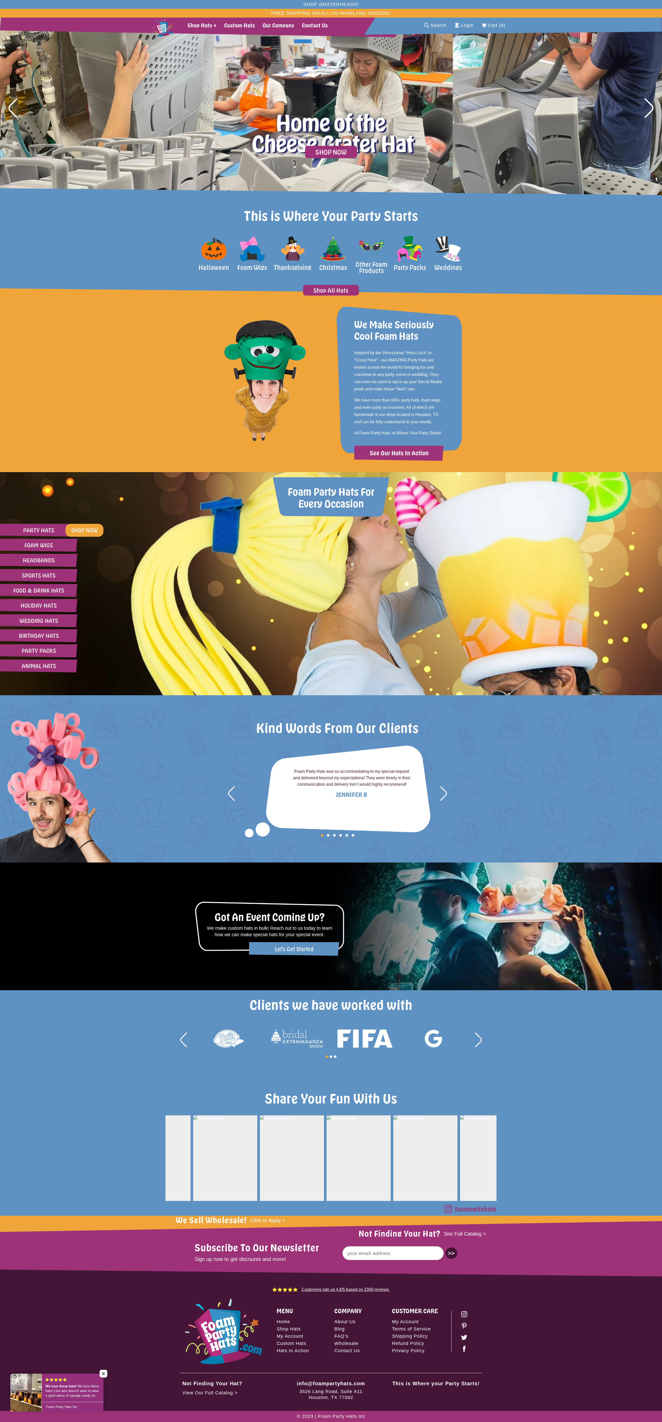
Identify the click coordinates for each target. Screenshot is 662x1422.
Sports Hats (39, 575)
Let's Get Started (294, 949)
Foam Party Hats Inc (341, 1416)
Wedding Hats (39, 620)
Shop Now (331, 152)
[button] (13, 108)
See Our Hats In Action (399, 452)
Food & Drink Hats (38, 590)
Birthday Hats (39, 635)
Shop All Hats (331, 290)
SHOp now (84, 530)
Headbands (39, 560)
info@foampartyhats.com (331, 1383)
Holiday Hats (39, 605)
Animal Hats (39, 666)
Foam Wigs (39, 545)
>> (451, 1253)
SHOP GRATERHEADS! (331, 4)
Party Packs (39, 650)
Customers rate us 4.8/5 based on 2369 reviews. (346, 1289)
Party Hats (38, 530)
